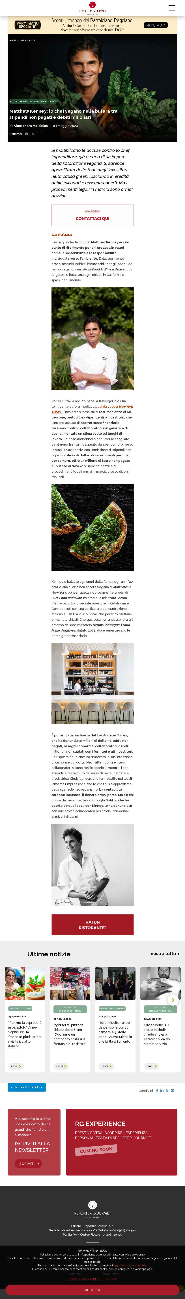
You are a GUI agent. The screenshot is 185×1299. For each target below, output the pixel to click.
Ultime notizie (28, 40)
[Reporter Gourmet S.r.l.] (92, 8)
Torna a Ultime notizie (27, 1087)
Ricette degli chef (20, 1009)
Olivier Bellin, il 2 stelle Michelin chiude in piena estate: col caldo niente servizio (157, 1034)
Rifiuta (111, 1279)
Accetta (92, 1290)
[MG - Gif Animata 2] (92, 215)
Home (12, 40)
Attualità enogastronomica (28, 101)
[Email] (172, 1090)
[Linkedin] (162, 1090)
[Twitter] (167, 1090)
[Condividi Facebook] (26, 134)
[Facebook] (157, 1090)
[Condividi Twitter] (33, 134)
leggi (14, 1066)
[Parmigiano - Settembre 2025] (92, 25)
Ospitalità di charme (112, 1009)
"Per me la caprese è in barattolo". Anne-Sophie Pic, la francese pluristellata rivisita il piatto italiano (25, 1034)
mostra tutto (162, 953)
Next (173, 1000)
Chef (53, 101)
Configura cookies (83, 1279)
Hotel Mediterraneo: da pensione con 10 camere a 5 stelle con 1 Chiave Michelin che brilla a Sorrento (115, 1032)
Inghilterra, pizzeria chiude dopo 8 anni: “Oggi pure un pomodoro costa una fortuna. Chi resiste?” (69, 1034)
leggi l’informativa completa (130, 1265)
